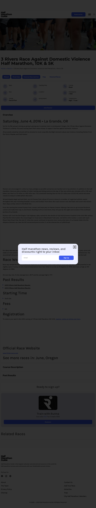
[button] (74, 247)
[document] (48, 254)
